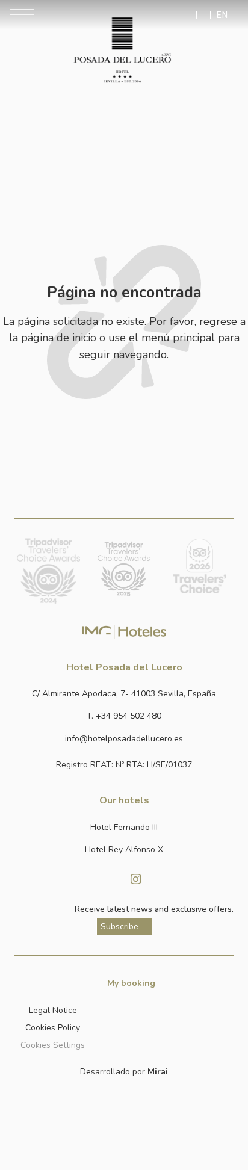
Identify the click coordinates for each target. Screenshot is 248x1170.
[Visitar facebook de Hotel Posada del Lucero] (112, 879)
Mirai (157, 1071)
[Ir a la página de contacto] (203, 15)
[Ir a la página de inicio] (122, 50)
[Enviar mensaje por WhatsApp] (190, 15)
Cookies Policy (52, 1027)
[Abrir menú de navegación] (22, 14)
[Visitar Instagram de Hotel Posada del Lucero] (136, 879)
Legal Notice (53, 1010)
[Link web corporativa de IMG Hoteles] (124, 632)
